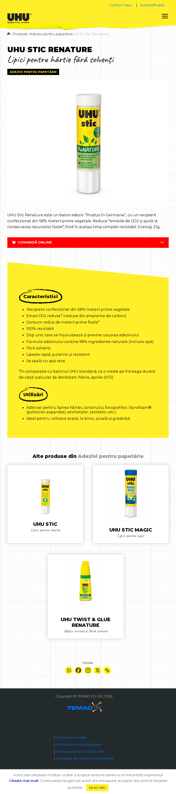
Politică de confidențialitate (79, 745)
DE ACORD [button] (97, 787)
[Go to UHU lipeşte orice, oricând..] (8, 34)
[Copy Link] (107, 670)
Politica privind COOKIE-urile (80, 752)
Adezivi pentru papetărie (33, 72)
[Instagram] (88, 670)
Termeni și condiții (71, 737)
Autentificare (152, 5)
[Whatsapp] (68, 670)
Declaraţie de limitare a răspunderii (85, 759)
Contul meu (121, 5)
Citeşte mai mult (23, 780)
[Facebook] (78, 670)
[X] (97, 670)
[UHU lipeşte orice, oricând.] (19, 18)
